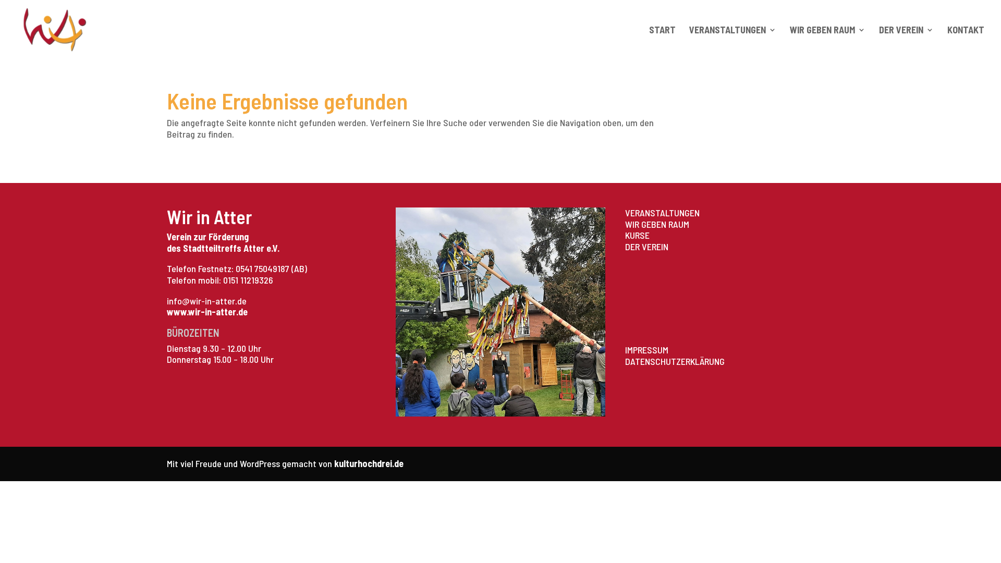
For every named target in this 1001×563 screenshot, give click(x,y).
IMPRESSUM (646, 350)
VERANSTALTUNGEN (662, 212)
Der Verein (901, 30)
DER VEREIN (646, 246)
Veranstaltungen (727, 30)
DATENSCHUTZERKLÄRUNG (675, 361)
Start (662, 30)
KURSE (637, 235)
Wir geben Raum (822, 30)
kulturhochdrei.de (369, 463)
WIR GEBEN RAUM (657, 224)
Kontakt (965, 30)
